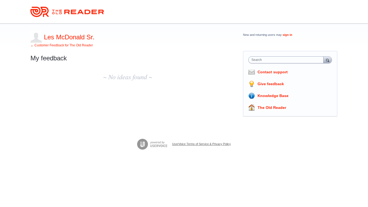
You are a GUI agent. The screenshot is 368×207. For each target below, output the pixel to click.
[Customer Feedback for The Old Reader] (67, 12)
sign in (287, 34)
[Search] (327, 59)
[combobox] (287, 60)
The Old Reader (272, 107)
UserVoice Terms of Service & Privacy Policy (201, 144)
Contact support (273, 72)
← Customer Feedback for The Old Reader (61, 45)
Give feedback (271, 84)
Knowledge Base (273, 96)
